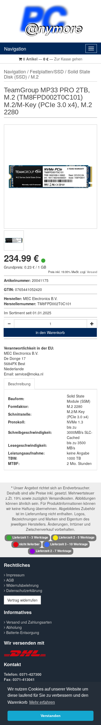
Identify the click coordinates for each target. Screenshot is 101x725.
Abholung (13, 627)
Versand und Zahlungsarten (28, 622)
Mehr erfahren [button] (42, 702)
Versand (92, 272)
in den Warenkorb (50, 332)
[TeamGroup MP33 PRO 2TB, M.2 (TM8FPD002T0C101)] (14, 240)
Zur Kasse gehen (68, 58)
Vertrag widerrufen (22, 600)
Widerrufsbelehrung (22, 585)
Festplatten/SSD (47, 71)
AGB (9, 580)
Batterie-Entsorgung (22, 632)
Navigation (15, 48)
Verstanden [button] (51, 716)
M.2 (35, 76)
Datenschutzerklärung (23, 590)
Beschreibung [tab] (19, 383)
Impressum (15, 574)
